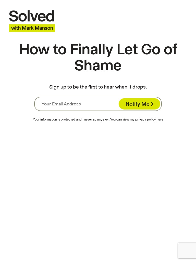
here (160, 119)
